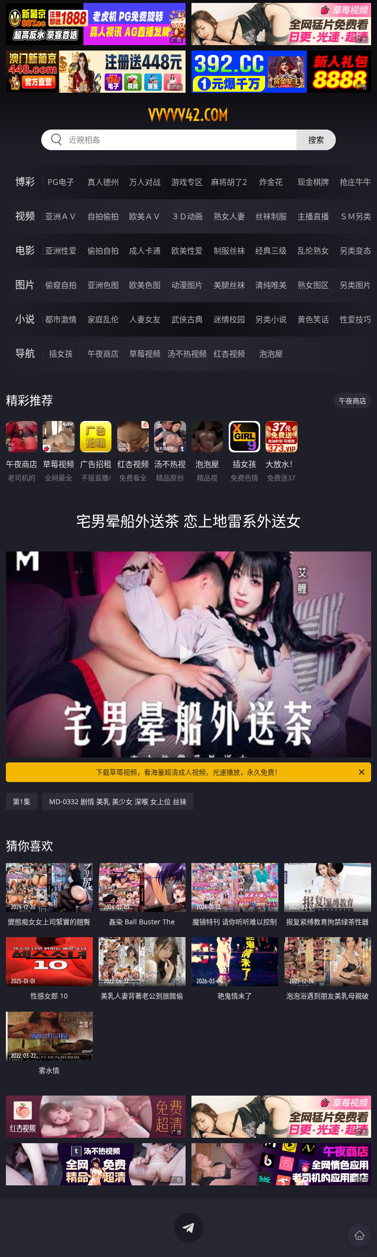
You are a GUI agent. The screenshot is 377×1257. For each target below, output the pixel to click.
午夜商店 (103, 353)
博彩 (25, 181)
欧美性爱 (187, 250)
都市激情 (61, 319)
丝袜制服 (271, 216)
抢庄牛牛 (355, 182)
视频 (25, 216)
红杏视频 (229, 353)
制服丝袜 (229, 250)
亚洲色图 (103, 285)
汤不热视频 (187, 353)
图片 (25, 284)
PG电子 (61, 182)
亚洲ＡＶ (61, 216)
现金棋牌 (313, 182)
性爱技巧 (355, 319)
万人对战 (145, 182)
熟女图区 (313, 285)
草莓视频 (145, 353)
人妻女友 (145, 319)
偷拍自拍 (103, 250)
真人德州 (103, 182)
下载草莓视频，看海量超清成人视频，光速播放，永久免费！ (188, 772)
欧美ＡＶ (145, 216)
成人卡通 (145, 250)
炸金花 (271, 182)
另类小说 (271, 319)
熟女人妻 (229, 216)
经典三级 (271, 250)
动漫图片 (187, 285)
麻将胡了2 (229, 182)
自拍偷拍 (103, 216)
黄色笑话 (313, 319)
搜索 (316, 139)
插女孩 (61, 353)
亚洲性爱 (61, 250)
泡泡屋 (271, 353)
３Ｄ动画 (187, 216)
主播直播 (313, 216)
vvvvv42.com (188, 115)
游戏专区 (187, 182)
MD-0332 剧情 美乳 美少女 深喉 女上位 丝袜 (118, 801)
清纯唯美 (271, 285)
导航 (25, 353)
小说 (25, 319)
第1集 (21, 801)
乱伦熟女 (313, 250)
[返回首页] (359, 1235)
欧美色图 (145, 285)
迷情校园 (229, 319)
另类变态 (355, 250)
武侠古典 (187, 319)
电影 (25, 250)
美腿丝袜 (229, 285)
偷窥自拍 (61, 285)
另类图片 (355, 285)
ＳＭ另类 (355, 216)
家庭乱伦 (103, 319)
